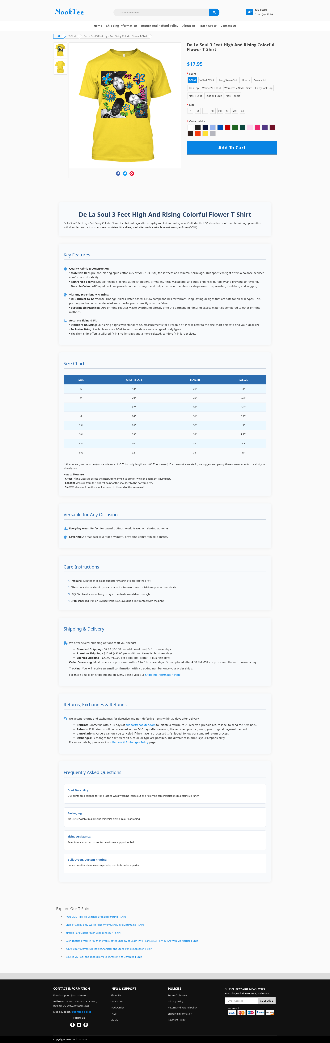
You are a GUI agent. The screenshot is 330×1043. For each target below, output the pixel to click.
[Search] (214, 12)
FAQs (113, 1013)
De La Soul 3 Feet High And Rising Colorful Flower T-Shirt (115, 36)
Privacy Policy (175, 1001)
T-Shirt (72, 36)
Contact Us (228, 25)
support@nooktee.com (140, 725)
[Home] (69, 11)
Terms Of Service (177, 995)
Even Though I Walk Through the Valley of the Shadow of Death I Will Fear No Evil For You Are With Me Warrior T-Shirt (132, 940)
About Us (116, 995)
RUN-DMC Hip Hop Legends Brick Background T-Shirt (96, 916)
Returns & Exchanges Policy (130, 742)
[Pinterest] (131, 173)
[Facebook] (118, 173)
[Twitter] (125, 173)
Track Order (208, 25)
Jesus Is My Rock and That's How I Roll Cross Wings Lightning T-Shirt (104, 956)
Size (191, 104)
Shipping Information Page (162, 675)
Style (192, 73)
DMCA (114, 1019)
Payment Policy (176, 1019)
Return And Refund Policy (159, 25)
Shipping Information (121, 25)
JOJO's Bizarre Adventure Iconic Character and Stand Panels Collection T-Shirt (109, 948)
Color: (197, 121)
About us (188, 25)
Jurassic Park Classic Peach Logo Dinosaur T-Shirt (93, 932)
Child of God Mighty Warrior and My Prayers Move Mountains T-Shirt (105, 924)
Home (98, 25)
